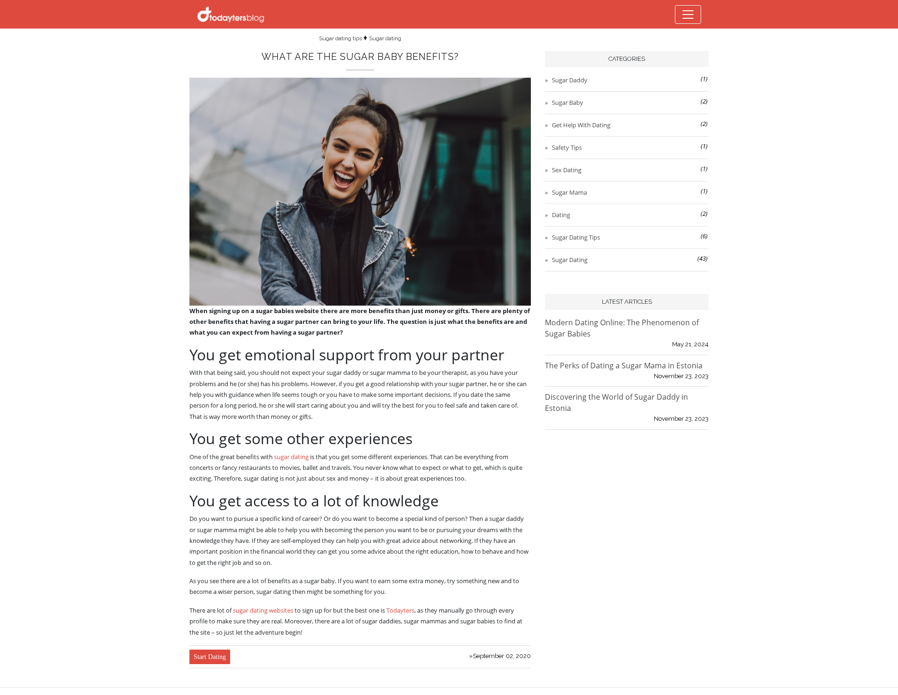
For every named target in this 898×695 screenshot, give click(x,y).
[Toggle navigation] (688, 14)
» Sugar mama (566, 192)
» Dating (558, 215)
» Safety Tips (564, 147)
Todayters (400, 610)
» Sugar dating (566, 260)
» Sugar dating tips (573, 237)
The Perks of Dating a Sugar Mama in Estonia (623, 365)
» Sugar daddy (566, 80)
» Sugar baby (564, 102)
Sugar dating (385, 38)
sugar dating (291, 457)
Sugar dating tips (341, 38)
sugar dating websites (264, 610)
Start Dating (210, 656)
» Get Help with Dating (578, 125)
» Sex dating (563, 170)
